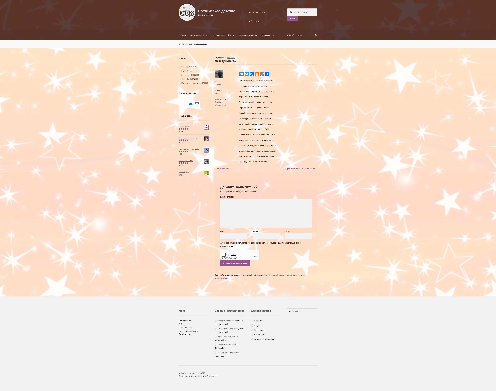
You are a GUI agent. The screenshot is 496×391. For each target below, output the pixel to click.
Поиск (292, 18)
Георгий (218, 84)
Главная (182, 35)
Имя (222, 231)
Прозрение (186, 75)
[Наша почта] (197, 104)
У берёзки (224, 168)
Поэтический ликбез (221, 35)
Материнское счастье (190, 83)
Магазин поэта (197, 35)
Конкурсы (266, 35)
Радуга (184, 71)
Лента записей (185, 327)
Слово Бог (185, 79)
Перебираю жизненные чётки (298, 168)
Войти (182, 324)
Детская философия (248, 35)
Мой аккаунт (254, 21)
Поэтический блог (257, 12)
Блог (190, 44)
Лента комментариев (189, 330)
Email (255, 231)
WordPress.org (185, 334)
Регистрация (185, 320)
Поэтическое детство (216, 10)
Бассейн (184, 67)
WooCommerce (210, 376)
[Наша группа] (190, 104)
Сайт (287, 231)
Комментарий (227, 196)
